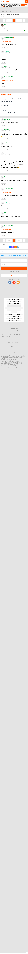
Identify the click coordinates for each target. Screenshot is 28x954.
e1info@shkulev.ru (8, 367)
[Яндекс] (14, 282)
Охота (10, 11)
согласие (2, 6)
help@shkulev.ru (10, 368)
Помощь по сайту (5, 336)
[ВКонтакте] (10, 247)
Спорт (7, 11)
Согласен (24, 5)
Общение (2, 11)
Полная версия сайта (6, 334)
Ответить (3, 30)
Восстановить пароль (14, 271)
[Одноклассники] (15, 247)
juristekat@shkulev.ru (15, 367)
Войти (14, 268)
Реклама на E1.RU (18, 334)
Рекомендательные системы (6, 369)
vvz (5, 24)
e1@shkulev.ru (15, 365)
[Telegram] (18, 247)
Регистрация (14, 275)
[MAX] (12, 247)
